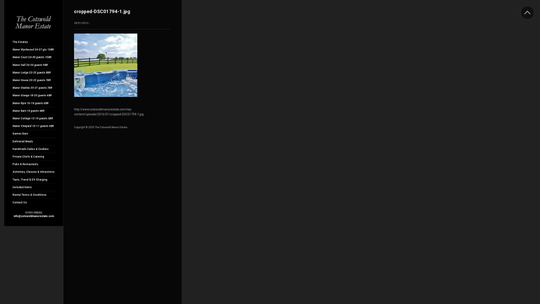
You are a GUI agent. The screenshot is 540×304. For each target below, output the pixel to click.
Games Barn (20, 133)
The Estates (20, 42)
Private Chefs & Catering (28, 156)
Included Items (22, 187)
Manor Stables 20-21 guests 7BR (32, 87)
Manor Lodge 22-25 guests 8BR (32, 72)
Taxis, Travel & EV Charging (30, 179)
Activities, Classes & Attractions (34, 171)
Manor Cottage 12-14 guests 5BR (33, 118)
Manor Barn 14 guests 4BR (28, 110)
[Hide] (527, 12)
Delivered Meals (23, 141)
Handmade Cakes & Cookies (31, 149)
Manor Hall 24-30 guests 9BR (30, 65)
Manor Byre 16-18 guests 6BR (31, 103)
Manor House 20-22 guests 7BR (32, 80)
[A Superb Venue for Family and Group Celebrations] (34, 18)
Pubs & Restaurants (25, 164)
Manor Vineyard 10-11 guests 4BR (33, 126)
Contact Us (20, 202)
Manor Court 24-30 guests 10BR (32, 57)
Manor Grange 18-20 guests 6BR (32, 95)
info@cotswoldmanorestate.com (34, 216)
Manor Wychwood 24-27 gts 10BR (33, 49)
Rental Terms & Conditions (30, 194)
